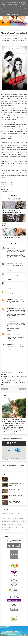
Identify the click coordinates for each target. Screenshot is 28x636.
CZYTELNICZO (20, 35)
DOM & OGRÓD (11, 516)
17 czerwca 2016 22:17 (17, 263)
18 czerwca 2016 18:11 (12, 321)
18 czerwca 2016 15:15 (19, 308)
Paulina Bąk (9, 299)
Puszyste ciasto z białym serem (16, 495)
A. (7, 321)
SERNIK (11, 527)
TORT (21, 527)
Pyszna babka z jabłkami (15, 489)
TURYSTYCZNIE (6, 530)
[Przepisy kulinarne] (14, 621)
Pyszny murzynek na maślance (16, 477)
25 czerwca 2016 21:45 (16, 344)
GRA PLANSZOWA (6, 518)
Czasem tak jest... (10, 308)
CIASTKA (4, 513)
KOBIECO (20, 518)
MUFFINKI (22, 521)
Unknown (9, 334)
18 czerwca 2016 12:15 (17, 299)
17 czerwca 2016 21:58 (13, 248)
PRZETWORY (18, 524)
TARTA (16, 527)
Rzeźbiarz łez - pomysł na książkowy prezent (11, 224)
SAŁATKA (4, 527)
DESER (4, 516)
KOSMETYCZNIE (6, 521)
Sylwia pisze (9, 263)
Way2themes (20, 632)
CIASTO (11, 513)
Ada (8, 248)
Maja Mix (9, 344)
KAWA (14, 518)
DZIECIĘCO (19, 516)
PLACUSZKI (10, 524)
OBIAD (4, 524)
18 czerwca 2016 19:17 (16, 334)
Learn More (11, 14)
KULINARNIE (15, 521)
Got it (19, 14)
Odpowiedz (9, 270)
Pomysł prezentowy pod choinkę (11, 237)
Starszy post (22, 389)
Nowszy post (4, 389)
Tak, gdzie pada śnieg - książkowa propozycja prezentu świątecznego (11, 211)
